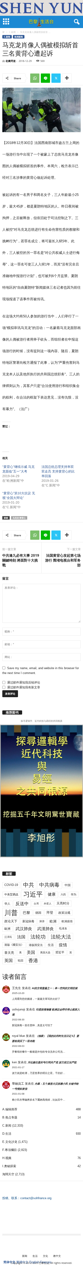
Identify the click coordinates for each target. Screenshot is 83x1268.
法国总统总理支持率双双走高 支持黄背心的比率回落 (58, 471)
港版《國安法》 (14, 944)
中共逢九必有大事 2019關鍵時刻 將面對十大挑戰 (20, 560)
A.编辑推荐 (9, 1109)
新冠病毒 (28, 921)
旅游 (41, 921)
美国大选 (45, 952)
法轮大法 (61, 937)
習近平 (59, 952)
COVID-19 (11, 885)
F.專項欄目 (9, 1150)
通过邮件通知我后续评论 (23, 682)
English (34, 1262)
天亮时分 (62, 903)
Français (46, 1262)
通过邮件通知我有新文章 (23, 687)
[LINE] (45, 78)
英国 (8, 960)
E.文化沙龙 (9, 1141)
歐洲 (7, 928)
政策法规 (64, 912)
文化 (45, 1256)
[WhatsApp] (34, 78)
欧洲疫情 (67, 921)
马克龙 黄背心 (19, 517)
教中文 (57, 1256)
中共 (28, 885)
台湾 (36, 903)
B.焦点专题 (9, 1117)
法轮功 (38, 937)
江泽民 (8, 937)
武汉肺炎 (23, 928)
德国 (38, 912)
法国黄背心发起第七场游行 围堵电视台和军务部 (63, 560)
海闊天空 (8, 1174)
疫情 (63, 945)
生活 (51, 945)
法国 (21, 937)
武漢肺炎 (45, 928)
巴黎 (26, 913)
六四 (63, 894)
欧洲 (53, 921)
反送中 (22, 903)
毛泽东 (63, 928)
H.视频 (6, 1158)
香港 (33, 960)
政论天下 (10, 921)
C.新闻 (12, 32)
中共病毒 (49, 885)
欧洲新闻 (19, 36)
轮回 (20, 960)
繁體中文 (22, 1262)
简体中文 (9, 1262)
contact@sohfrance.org (35, 1198)
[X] (56, 78)
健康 (52, 894)
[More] (67, 78)
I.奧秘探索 (9, 1166)
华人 (7, 903)
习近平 (33, 894)
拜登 (49, 912)
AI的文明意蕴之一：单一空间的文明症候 (54, 988)
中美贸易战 (11, 894)
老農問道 (11, 61)
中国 (68, 885)
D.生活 (6, 1133)
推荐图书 (12, 712)
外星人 (47, 903)
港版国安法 (36, 945)
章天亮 (9, 953)
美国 (31, 952)
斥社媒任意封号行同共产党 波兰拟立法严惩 (52, 1062)
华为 (73, 894)
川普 (11, 913)
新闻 (24, 1256)
